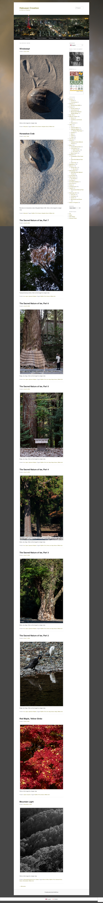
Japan (26, 296)
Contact (64, 38)
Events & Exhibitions (41, 38)
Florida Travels (74, 108)
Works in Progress (73, 202)
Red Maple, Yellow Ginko (31, 718)
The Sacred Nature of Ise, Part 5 (34, 386)
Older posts (23, 886)
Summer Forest (73, 218)
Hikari (70, 215)
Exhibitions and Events (76, 119)
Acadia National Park (76, 146)
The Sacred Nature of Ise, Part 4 (34, 469)
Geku (48, 545)
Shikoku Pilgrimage (77, 130)
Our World (73, 178)
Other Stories (72, 177)
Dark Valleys (72, 216)
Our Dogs (71, 180)
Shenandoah (25, 881)
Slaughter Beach (45, 126)
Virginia (37, 879)
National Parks (59, 879)
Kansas (71, 140)
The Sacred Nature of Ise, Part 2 (34, 635)
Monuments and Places (76, 199)
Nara (72, 134)
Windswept (25, 48)
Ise (24, 296)
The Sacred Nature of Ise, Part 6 (34, 303)
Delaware (71, 103)
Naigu (52, 379)
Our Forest (75, 151)
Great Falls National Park (77, 159)
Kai (70, 213)
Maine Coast (74, 153)
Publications (27, 38)
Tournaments (74, 102)
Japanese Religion (32, 296)
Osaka (72, 135)
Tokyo (72, 137)
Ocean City (73, 162)
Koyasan (29, 794)
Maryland (26, 126)
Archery (71, 99)
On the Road (72, 175)
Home (21, 38)
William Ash (51, 126)
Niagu (56, 711)
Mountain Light (27, 801)
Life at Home (74, 110)
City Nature (73, 196)
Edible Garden (76, 150)
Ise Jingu (49, 379)
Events (72, 100)
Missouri (71, 166)
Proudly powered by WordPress (51, 892)
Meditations (72, 164)
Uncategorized (72, 186)
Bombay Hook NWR (75, 105)
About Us (58, 38)
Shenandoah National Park (29, 879)
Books (72, 118)
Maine (70, 145)
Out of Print (72, 183)
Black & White (46, 879)
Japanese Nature (75, 127)
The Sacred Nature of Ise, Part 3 (34, 552)
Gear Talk (71, 115)
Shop (34, 38)
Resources (51, 38)
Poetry (70, 185)
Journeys (71, 138)
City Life (75, 169)
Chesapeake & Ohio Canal (77, 156)
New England (72, 170)
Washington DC (73, 193)
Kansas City (74, 167)
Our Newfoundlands (74, 181)
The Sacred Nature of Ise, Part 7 (34, 220)
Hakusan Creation (29, 7)
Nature (39, 126)
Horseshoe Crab (27, 133)
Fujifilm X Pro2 (35, 126)
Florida (71, 107)
